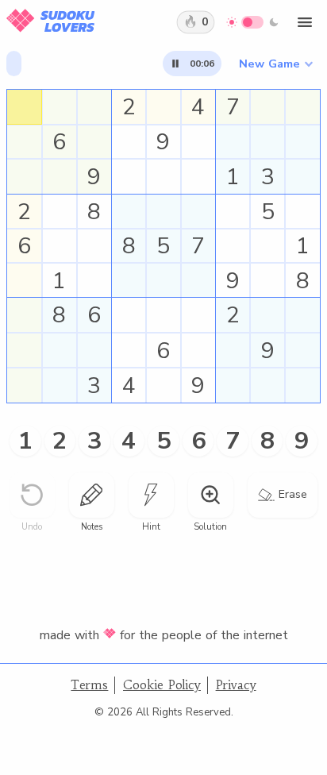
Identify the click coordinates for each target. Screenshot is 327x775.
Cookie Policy (162, 684)
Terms (89, 684)
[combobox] (275, 63)
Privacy (236, 684)
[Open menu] (305, 22)
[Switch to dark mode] (253, 22)
